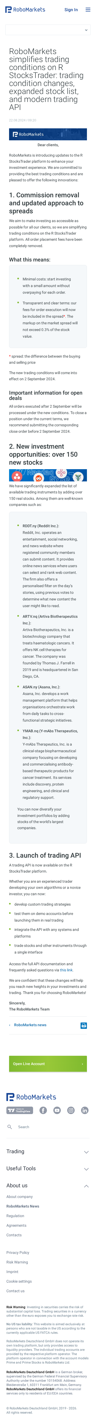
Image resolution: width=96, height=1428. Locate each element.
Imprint (12, 1272)
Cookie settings (19, 1281)
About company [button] (19, 1196)
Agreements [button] (16, 1225)
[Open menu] (88, 9)
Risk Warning (17, 1262)
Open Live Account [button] (29, 1064)
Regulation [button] (15, 1216)
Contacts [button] (14, 1235)
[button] (33, 9)
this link (66, 970)
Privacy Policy (17, 1252)
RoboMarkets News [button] (22, 1206)
